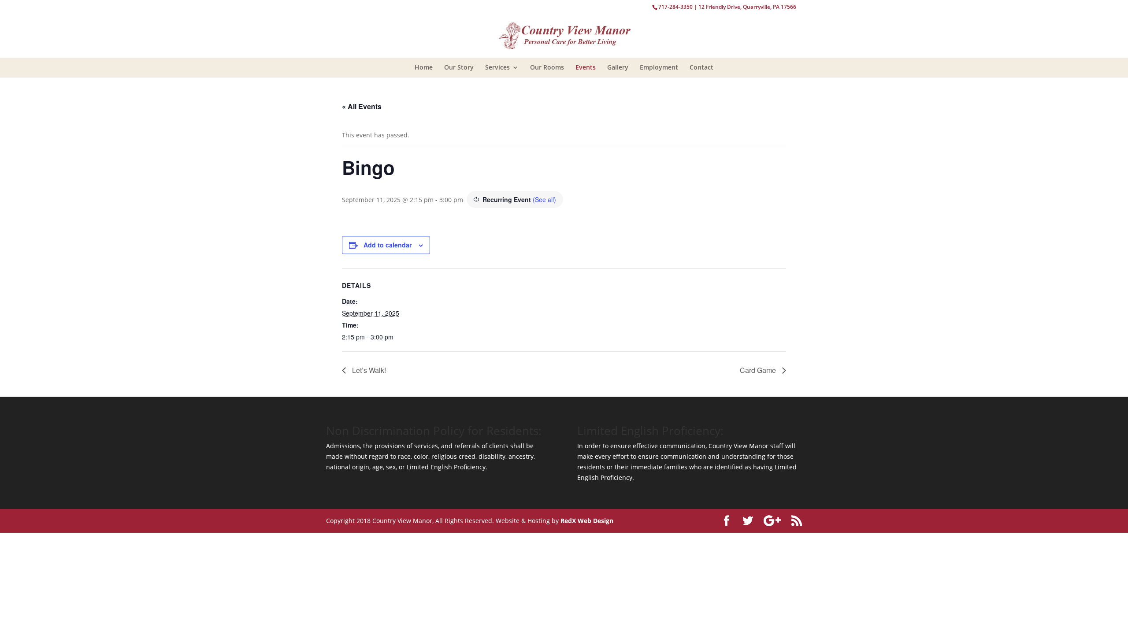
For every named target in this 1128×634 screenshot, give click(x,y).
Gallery (617, 67)
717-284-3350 (675, 7)
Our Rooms (547, 67)
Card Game (759, 370)
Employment (659, 67)
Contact (701, 67)
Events (585, 67)
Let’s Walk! (368, 370)
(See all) (544, 199)
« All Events (362, 106)
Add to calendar (388, 244)
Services (497, 67)
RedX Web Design (586, 520)
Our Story (459, 67)
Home (424, 67)
